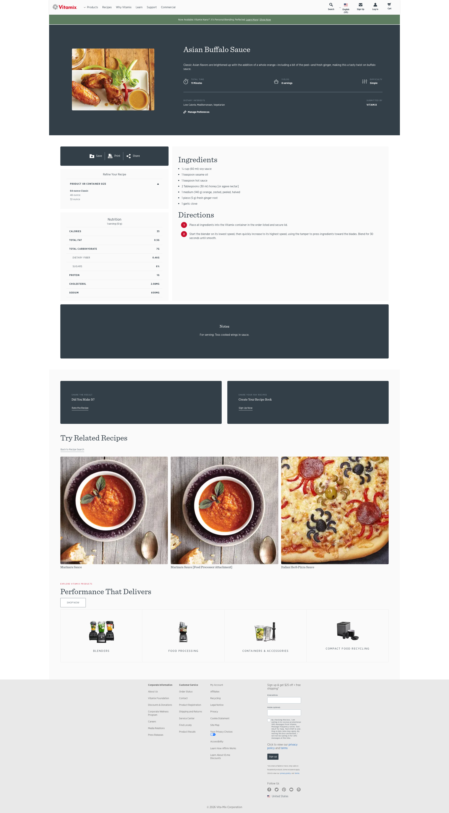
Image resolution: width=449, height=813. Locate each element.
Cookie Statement (219, 718)
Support (152, 7)
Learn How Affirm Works (223, 748)
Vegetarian (219, 104)
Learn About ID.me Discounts (220, 756)
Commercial (168, 7)
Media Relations (156, 728)
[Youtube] (291, 789)
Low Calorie (189, 104)
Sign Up (360, 9)
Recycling (215, 698)
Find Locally (185, 725)
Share (136, 156)
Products (92, 7)
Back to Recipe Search (72, 449)
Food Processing (183, 651)
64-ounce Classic (79, 190)
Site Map (214, 725)
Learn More (252, 19)
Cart (389, 8)
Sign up (273, 756)
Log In (375, 9)
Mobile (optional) (273, 707)
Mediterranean (204, 104)
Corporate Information (160, 684)
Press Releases (155, 734)
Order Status (186, 691)
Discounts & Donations (160, 704)
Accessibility (216, 741)
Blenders (101, 651)
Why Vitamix (124, 7)
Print (117, 156)
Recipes (107, 7)
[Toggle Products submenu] (85, 7)
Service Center (187, 718)
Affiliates (214, 691)
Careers (152, 721)
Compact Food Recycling (348, 648)
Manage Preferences (198, 112)
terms (284, 748)
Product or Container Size (88, 183)
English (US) (346, 11)
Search (331, 9)
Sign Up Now (246, 407)
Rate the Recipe (80, 407)
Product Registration (190, 704)
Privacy (214, 711)
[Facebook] (269, 789)
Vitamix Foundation (158, 698)
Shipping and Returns (190, 711)
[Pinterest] (284, 789)
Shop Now (265, 19)
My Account (216, 684)
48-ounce (75, 195)
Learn (139, 7)
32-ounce (75, 199)
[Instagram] (299, 789)
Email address (272, 695)
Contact (183, 698)
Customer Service (188, 684)
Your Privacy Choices (221, 731)
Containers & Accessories (265, 651)
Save (99, 156)
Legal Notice (216, 704)
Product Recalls (187, 731)
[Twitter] (277, 789)
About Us (153, 691)
